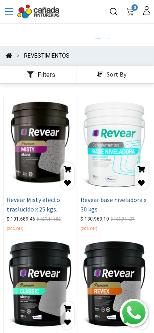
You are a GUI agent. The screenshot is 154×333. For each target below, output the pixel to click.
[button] (112, 74)
